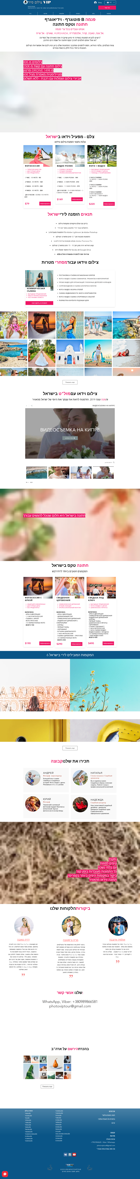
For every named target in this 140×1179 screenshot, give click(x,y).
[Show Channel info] (27, 406)
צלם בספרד (28, 1122)
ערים (113, 1123)
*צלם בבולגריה (28, 1136)
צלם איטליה (28, 1120)
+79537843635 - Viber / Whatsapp (103, 1142)
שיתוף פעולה (110, 1139)
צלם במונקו (28, 1127)
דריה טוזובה (23, 939)
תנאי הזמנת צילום (109, 1115)
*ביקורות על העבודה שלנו (106, 1119)
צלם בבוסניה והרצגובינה (31, 1133)
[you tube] (74, 1154)
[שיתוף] (31, 406)
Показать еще (70, 382)
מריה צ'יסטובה (70, 940)
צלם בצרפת (28, 1124)
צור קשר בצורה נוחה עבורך (106, 1149)
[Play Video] (103, 472)
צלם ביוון (27, 1117)
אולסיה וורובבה (117, 939)
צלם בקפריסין (28, 1115)
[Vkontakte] (65, 1154)
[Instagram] (70, 1154)
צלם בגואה (28, 1113)
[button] (45, 13)
